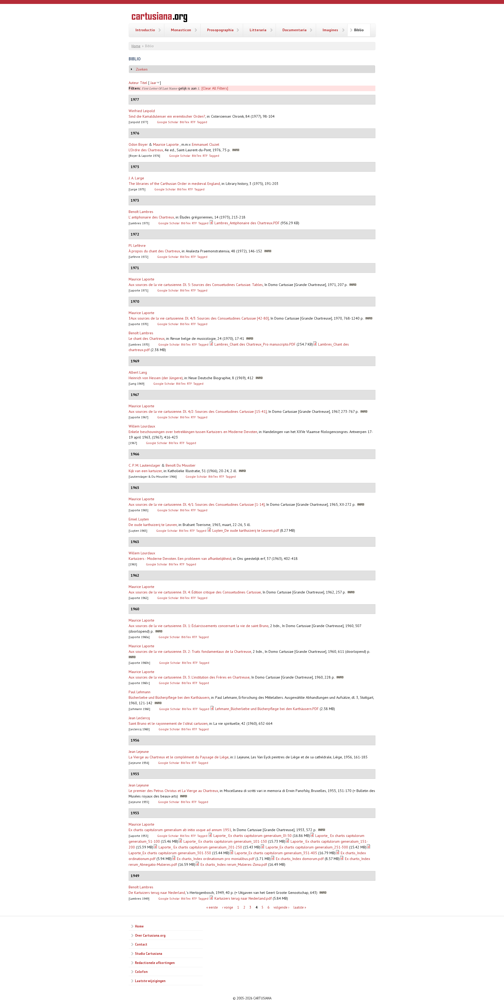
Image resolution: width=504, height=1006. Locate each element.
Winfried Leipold (142, 110)
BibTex (184, 122)
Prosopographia (220, 30)
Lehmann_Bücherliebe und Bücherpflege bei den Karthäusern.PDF (267, 708)
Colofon (141, 971)
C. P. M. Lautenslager (144, 465)
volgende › (281, 907)
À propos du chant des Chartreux (154, 251)
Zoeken (142, 69)
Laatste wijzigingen (150, 981)
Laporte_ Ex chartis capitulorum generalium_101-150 (225, 841)
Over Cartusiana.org (150, 935)
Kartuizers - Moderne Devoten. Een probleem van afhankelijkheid (180, 558)
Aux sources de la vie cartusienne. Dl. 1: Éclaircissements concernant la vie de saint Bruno (199, 625)
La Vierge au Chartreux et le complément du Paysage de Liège (179, 757)
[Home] (159, 18)
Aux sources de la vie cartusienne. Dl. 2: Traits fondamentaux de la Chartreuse (190, 651)
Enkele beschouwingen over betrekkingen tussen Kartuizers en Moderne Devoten (193, 431)
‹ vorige (227, 907)
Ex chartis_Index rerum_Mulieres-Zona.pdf (234, 864)
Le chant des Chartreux (147, 338)
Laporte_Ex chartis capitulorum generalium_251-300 (307, 847)
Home (136, 46)
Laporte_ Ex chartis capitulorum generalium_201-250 (200, 847)
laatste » (299, 907)
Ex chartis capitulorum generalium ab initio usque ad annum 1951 (180, 829)
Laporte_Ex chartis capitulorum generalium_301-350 (170, 853)
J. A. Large (136, 178)
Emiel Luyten (139, 519)
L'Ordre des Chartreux (146, 150)
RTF (193, 122)
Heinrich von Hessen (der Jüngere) (156, 378)
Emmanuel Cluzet (205, 144)
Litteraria (258, 30)
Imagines (330, 30)
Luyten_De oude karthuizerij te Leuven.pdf (245, 530)
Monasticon (181, 30)
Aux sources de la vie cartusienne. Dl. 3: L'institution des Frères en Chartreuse (189, 677)
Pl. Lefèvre (137, 245)
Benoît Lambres (141, 211)
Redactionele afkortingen (155, 963)
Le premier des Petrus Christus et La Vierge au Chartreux (173, 790)
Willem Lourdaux (142, 426)
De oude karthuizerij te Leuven (153, 524)
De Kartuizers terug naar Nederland (157, 892)
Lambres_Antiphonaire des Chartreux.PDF (247, 223)
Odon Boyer (138, 144)
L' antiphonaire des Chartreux (151, 217)
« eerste (212, 907)
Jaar (153, 82)
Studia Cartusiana (148, 953)
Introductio (145, 30)
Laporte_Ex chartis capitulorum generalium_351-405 (276, 853)
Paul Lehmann (139, 692)
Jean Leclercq (139, 718)
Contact (141, 944)
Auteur (134, 82)
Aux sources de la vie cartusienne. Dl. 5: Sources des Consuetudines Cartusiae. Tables (196, 284)
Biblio (359, 30)
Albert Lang (138, 372)
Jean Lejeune (139, 751)
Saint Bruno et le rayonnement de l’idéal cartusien (168, 723)
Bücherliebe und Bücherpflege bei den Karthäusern (169, 697)
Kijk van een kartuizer (145, 470)
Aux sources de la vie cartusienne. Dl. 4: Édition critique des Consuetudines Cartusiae (195, 592)
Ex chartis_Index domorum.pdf (300, 858)
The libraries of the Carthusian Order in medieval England (174, 183)
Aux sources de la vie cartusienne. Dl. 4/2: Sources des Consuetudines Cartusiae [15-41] (198, 411)
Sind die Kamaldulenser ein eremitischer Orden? (167, 116)
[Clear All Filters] (215, 88)
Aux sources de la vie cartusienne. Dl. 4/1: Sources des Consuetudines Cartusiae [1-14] (197, 504)
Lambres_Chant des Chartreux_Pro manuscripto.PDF (255, 344)
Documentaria (294, 30)
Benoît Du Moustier (181, 465)
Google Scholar (167, 122)
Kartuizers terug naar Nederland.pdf (243, 898)
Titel (143, 82)
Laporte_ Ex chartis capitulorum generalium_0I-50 (252, 835)
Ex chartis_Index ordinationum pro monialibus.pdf (215, 858)
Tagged (202, 122)
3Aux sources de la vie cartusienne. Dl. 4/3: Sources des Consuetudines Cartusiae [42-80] (199, 318)
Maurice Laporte (166, 144)
